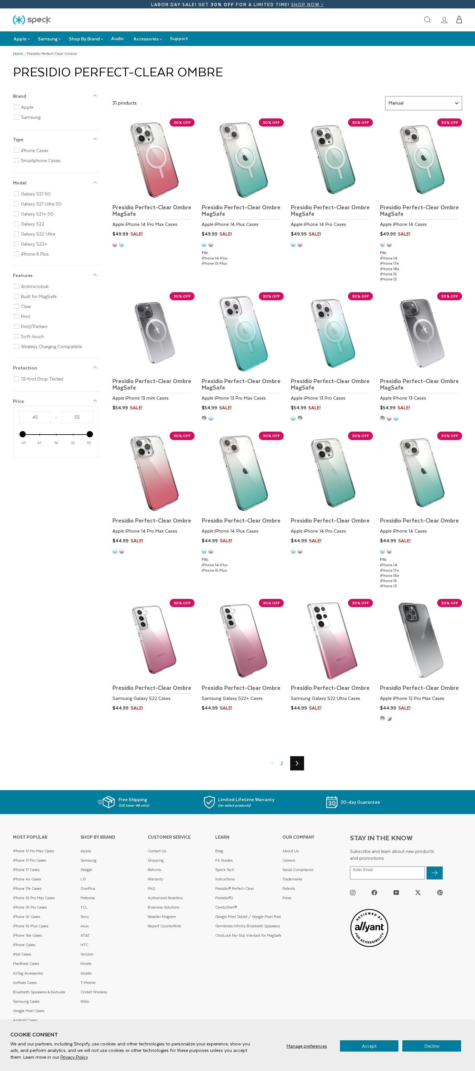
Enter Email (363, 869)
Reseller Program (162, 916)
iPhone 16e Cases (27, 935)
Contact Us (157, 851)
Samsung (88, 860)
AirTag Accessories (28, 973)
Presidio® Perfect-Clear (234, 888)
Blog (219, 851)
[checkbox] (59, 107)
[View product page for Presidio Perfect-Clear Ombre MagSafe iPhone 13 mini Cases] (153, 352)
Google (86, 870)
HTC (84, 945)
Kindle (85, 963)
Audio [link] (117, 38)
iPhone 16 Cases (26, 916)
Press (286, 898)
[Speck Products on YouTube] (396, 892)
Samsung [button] (48, 38)
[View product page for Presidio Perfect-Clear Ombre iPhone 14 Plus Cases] (243, 489)
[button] (459, 19)
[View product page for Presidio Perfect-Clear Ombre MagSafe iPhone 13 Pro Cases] (332, 352)
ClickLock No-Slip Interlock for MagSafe (248, 935)
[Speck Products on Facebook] (374, 892)
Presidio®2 (224, 898)
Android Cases (25, 1020)
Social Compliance (297, 870)
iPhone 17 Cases (26, 870)
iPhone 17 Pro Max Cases (33, 851)
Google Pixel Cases (28, 1011)
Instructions (225, 879)
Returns (154, 870)
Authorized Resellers (165, 898)
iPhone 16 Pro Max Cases (34, 898)
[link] (444, 19)
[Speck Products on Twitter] (418, 892)
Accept (369, 1046)
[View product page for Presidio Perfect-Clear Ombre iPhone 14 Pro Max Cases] (153, 489)
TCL (84, 907)
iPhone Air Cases (27, 879)
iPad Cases (22, 954)
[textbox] (35, 417)
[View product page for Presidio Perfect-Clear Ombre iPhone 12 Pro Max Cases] (421, 656)
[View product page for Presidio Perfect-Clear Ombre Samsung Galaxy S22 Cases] (153, 656)
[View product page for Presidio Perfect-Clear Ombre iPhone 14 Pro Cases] (332, 489)
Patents (288, 888)
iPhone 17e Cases (27, 888)
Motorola (87, 898)
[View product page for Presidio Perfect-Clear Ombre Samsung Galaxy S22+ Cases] (243, 656)
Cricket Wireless (93, 992)
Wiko (84, 1001)
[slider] (22, 434)
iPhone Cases (24, 945)
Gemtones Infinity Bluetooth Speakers (247, 926)
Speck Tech (224, 870)
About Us (290, 851)
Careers (288, 860)
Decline (432, 1046)
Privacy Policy (74, 1057)
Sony (84, 916)
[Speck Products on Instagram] (352, 892)
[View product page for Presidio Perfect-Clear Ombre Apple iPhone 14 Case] (421, 489)
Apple (85, 851)
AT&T (85, 935)
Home (18, 54)
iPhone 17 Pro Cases (29, 860)
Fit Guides (224, 860)
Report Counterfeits (164, 926)
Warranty (155, 879)
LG (83, 879)
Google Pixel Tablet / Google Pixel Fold (248, 916)
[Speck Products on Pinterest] (440, 892)
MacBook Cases (26, 963)
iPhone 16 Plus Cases (30, 926)
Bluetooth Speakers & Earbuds (39, 992)
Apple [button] (20, 38)
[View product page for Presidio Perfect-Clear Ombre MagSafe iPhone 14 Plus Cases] (243, 178)
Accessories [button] (146, 38)
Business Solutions (163, 907)
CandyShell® (226, 907)
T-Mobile (88, 982)
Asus (84, 926)
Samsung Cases (26, 1001)
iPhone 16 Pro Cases (30, 907)
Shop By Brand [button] (84, 38)
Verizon (86, 954)
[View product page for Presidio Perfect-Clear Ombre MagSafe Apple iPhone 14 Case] (421, 178)
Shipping (156, 860)
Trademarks (292, 879)
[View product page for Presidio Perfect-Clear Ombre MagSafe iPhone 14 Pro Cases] (332, 178)
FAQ (151, 888)
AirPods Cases (25, 982)
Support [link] (179, 38)
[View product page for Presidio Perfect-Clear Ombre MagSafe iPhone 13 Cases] (421, 352)
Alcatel (86, 973)
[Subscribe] (435, 873)
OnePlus (87, 888)
